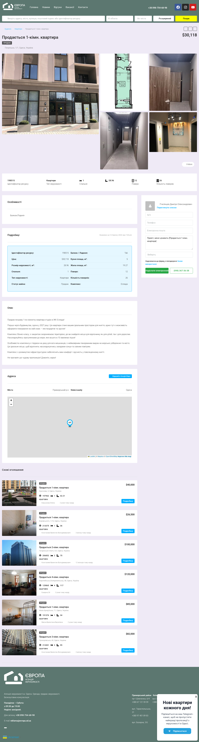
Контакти (83, 7)
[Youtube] (193, 7)
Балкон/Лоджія (17, 215)
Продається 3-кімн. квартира (54, 636)
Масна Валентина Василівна (52, 622)
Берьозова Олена (48, 503)
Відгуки (58, 7)
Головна (34, 7)
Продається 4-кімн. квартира (54, 577)
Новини (46, 7)
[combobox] (143, 18)
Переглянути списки (167, 207)
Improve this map (124, 456)
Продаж (7, 43)
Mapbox (101, 456)
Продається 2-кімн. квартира (54, 547)
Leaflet (92, 456)
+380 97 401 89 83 (140, 715)
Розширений (164, 18)
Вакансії (70, 7)
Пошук (186, 18)
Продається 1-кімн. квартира (54, 487)
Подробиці (128, 501)
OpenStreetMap (111, 456)
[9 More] (173, 132)
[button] (70, 423)
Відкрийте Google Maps (121, 376)
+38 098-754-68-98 (157, 7)
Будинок (8, 29)
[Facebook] (178, 7)
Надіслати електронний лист (157, 270)
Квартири (18, 29)
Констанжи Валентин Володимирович (56, 533)
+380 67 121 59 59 (140, 702)
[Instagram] (185, 7)
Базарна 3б (46, 592)
